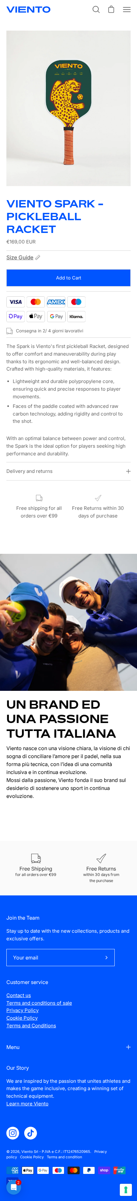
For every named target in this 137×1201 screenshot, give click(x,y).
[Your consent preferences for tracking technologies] (126, 1190)
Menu (12, 1047)
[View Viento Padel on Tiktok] (30, 1133)
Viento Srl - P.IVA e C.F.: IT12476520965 (55, 1151)
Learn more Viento (27, 1104)
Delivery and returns (29, 471)
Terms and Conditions (31, 1026)
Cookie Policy (22, 1018)
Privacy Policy (22, 1010)
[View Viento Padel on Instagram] (12, 1133)
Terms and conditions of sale (39, 1003)
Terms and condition (64, 1157)
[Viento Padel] (28, 9)
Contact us (18, 995)
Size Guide (19, 257)
